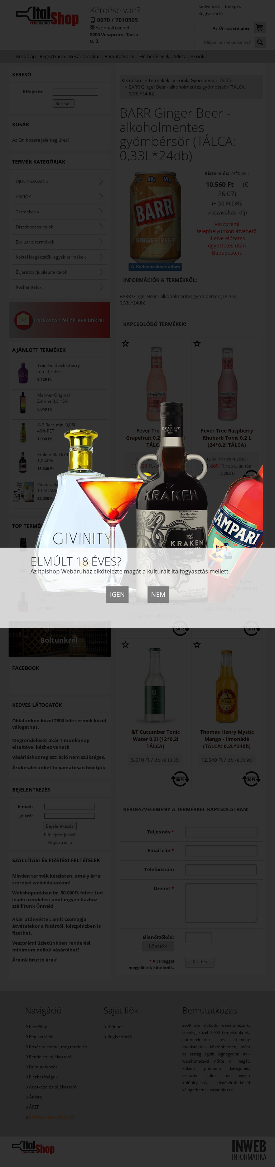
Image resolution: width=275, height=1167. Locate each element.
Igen (117, 594)
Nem (158, 594)
